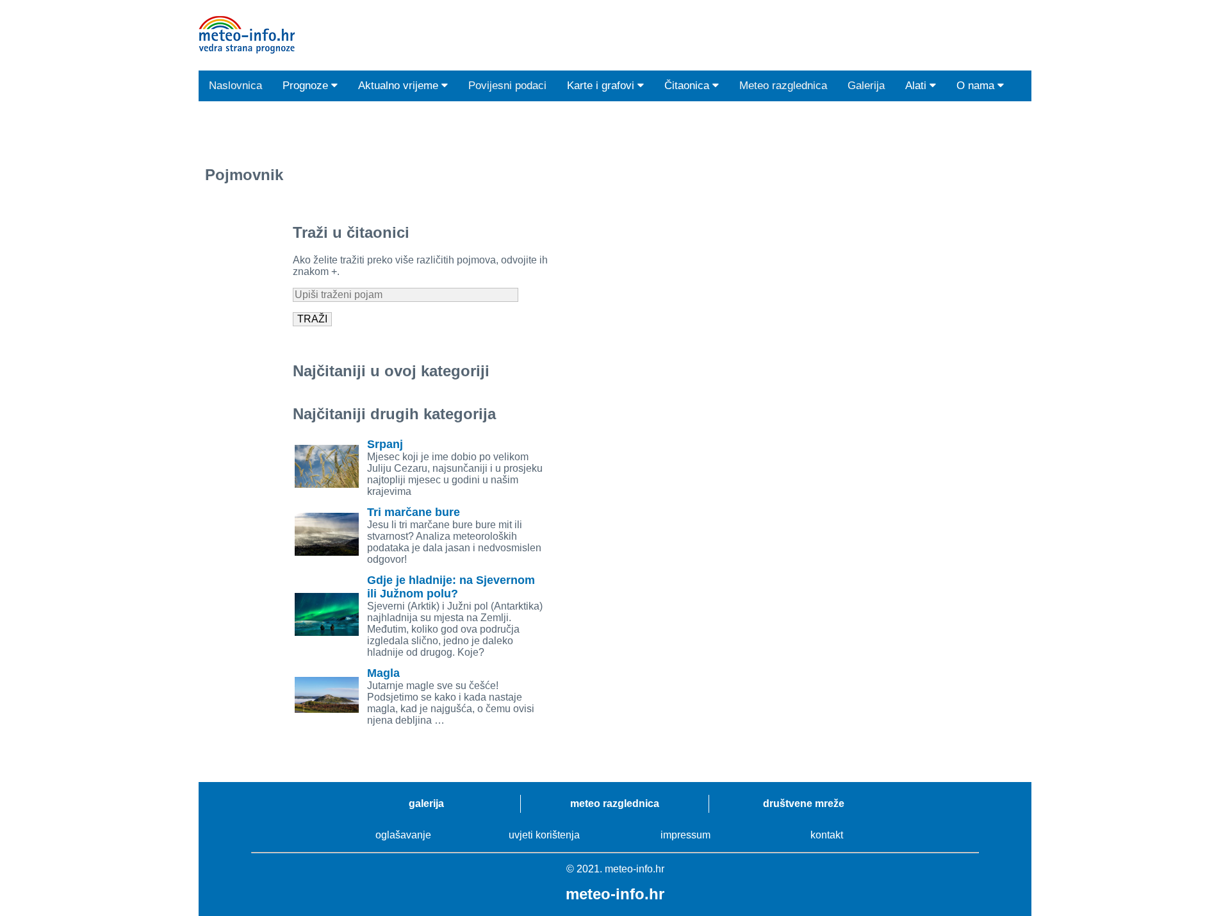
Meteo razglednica (783, 85)
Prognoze (307, 85)
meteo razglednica (614, 803)
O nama (976, 85)
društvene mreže (803, 803)
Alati (917, 85)
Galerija (866, 85)
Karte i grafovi (602, 85)
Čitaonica (688, 85)
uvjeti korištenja (544, 834)
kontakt (826, 834)
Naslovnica (235, 85)
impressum (685, 834)
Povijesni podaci (507, 85)
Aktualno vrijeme (399, 85)
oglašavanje (403, 834)
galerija (426, 803)
